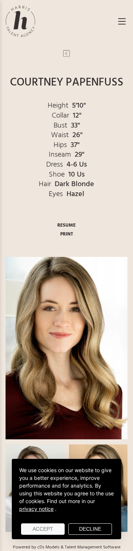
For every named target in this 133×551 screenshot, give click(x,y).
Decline (90, 529)
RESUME (66, 225)
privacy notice (36, 509)
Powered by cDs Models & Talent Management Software (66, 547)
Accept (43, 529)
